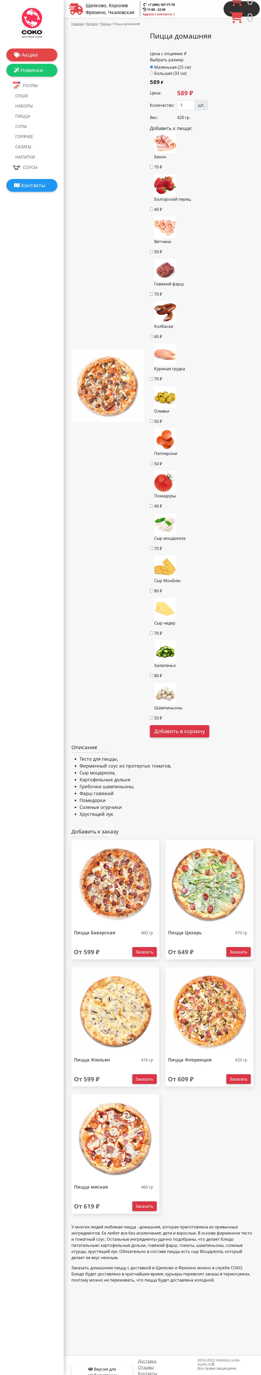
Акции (29, 54)
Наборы (24, 106)
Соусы (30, 167)
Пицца (22, 116)
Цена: (155, 93)
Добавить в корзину (179, 731)
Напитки (25, 157)
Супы (21, 126)
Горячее (24, 136)
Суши (21, 96)
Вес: (154, 117)
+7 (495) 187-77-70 (161, 5)
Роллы (30, 85)
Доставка (147, 1361)
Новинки (31, 70)
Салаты (23, 147)
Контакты (32, 185)
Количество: (162, 105)
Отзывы (146, 1367)
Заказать (144, 952)
